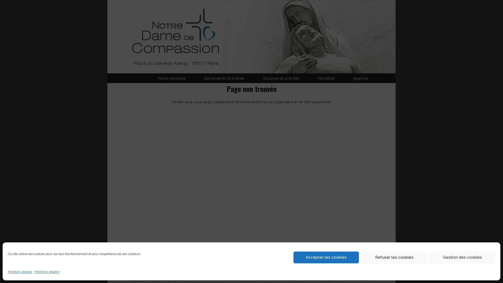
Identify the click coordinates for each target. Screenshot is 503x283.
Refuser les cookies (394, 257)
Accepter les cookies (326, 257)
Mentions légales (20, 272)
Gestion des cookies (462, 257)
